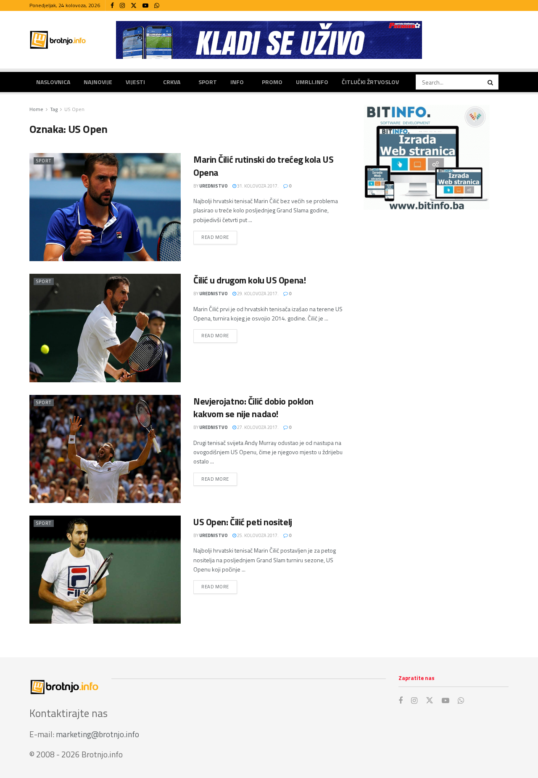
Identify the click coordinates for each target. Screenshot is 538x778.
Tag (54, 109)
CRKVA (171, 81)
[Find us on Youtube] (145, 5)
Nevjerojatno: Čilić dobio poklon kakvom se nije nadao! (253, 407)
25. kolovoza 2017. (257, 535)
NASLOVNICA (53, 81)
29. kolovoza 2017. (257, 293)
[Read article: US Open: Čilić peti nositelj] (105, 570)
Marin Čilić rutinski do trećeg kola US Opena (263, 166)
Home (36, 109)
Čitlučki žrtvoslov (370, 81)
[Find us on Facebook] (112, 5)
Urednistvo (213, 186)
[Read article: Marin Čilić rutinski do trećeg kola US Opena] (105, 207)
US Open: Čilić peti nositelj (242, 522)
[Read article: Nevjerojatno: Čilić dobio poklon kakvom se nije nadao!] (105, 449)
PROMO (272, 81)
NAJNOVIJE (98, 81)
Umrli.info (312, 81)
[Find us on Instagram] (122, 5)
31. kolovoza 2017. (257, 186)
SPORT (207, 81)
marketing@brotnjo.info (97, 734)
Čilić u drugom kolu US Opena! (249, 280)
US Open (74, 109)
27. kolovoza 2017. (257, 427)
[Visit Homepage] (58, 39)
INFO (237, 81)
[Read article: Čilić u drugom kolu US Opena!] (105, 328)
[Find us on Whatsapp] (156, 5)
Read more (219, 237)
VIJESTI (135, 81)
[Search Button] (490, 82)
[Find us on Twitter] (134, 5)
